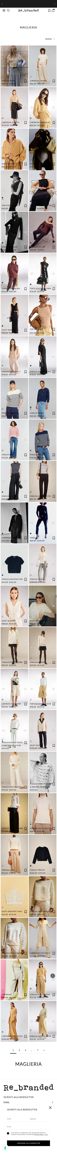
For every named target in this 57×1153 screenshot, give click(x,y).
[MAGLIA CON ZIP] (42, 232)
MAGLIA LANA (8, 870)
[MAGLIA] (42, 523)
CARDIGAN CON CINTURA (13, 1036)
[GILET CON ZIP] (14, 149)
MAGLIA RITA (7, 454)
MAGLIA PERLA (36, 454)
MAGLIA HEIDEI (8, 81)
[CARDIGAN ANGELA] (14, 522)
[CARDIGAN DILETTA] (14, 107)
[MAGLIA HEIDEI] (14, 66)
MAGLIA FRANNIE (9, 247)
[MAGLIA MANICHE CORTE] (14, 564)
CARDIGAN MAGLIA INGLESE (43, 122)
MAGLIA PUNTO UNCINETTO (14, 742)
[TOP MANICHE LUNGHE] (42, 689)
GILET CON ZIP (8, 164)
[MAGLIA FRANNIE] (14, 232)
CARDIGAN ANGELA (10, 538)
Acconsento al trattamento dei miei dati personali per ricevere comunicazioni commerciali (29, 1133)
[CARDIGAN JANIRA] (42, 66)
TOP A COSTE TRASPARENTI (42, 288)
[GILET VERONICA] (14, 315)
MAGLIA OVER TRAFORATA (42, 784)
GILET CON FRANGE (39, 621)
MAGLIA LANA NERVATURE (42, 911)
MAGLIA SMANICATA (11, 288)
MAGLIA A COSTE (37, 662)
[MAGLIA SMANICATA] (14, 273)
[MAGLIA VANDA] (42, 398)
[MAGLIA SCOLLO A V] (14, 356)
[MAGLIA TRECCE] (42, 855)
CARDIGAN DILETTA (10, 122)
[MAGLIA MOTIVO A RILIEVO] (42, 356)
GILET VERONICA (9, 330)
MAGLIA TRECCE (37, 870)
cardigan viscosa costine (43, 953)
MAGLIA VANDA (37, 413)
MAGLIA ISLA (7, 496)
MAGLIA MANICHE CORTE (13, 579)
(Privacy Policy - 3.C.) (41, 1134)
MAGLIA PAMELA (37, 579)
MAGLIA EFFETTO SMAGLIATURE (16, 662)
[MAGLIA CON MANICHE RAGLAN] (42, 1021)
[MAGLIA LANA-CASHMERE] (14, 938)
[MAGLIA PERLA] (42, 439)
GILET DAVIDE (36, 745)
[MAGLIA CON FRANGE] (14, 772)
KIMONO (34, 164)
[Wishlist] (49, 10)
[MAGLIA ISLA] (14, 481)
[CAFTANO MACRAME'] (14, 689)
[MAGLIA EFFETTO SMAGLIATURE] (14, 647)
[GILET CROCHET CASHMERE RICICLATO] (14, 896)
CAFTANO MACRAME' (11, 704)
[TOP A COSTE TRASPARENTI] (42, 273)
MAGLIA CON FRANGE (12, 787)
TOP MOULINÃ (36, 329)
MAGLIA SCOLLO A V (11, 371)
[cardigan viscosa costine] (42, 938)
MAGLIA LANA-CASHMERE (13, 953)
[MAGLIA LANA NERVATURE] (42, 896)
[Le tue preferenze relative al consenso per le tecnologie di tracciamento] (5, 1148)
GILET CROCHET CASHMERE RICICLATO (19, 911)
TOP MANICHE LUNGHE (40, 704)
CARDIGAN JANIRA (38, 81)
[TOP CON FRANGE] (14, 190)
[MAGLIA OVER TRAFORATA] (42, 772)
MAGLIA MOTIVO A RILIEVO (42, 371)
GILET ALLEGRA (9, 621)
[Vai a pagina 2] (44, 1050)
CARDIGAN (7, 994)
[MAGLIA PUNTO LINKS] (42, 979)
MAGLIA (33, 538)
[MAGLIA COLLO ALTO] (42, 813)
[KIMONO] (42, 149)
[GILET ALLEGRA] (14, 606)
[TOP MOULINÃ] (42, 315)
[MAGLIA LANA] (14, 855)
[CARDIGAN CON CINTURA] (14, 1021)
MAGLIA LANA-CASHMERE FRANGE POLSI (20, 828)
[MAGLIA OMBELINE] (14, 398)
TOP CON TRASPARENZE (41, 205)
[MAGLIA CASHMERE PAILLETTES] (42, 481)
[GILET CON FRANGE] (42, 606)
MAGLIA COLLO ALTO (39, 828)
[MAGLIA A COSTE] (42, 647)
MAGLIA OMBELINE (10, 413)
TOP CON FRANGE (10, 205)
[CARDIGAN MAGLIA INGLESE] (42, 107)
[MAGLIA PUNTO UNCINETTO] (14, 730)
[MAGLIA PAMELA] (42, 564)
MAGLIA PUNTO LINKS (40, 994)
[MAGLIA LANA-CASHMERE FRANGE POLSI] (14, 813)
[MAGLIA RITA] (14, 439)
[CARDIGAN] (14, 979)
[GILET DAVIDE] (42, 730)
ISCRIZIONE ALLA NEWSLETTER (28, 1143)
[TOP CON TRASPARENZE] (42, 190)
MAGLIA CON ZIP (37, 247)
